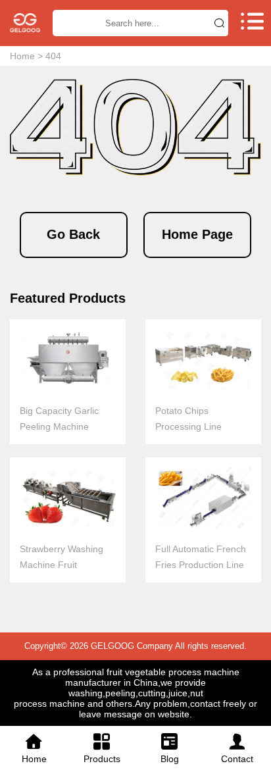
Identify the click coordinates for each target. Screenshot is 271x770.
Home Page (197, 234)
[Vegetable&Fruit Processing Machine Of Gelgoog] (25, 22)
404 (53, 56)
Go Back (73, 234)
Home (22, 56)
